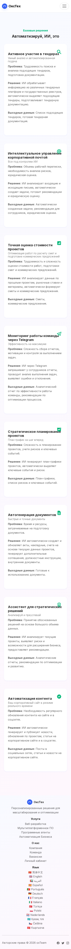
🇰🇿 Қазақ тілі (35, 919)
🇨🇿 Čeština (35, 923)
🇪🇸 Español (35, 885)
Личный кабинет (36, 860)
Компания (35, 848)
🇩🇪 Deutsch (35, 893)
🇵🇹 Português (35, 889)
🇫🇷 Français (35, 897)
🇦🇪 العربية (35, 880)
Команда (35, 852)
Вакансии (35, 856)
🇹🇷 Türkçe (35, 906)
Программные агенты (35, 832)
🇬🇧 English (35, 876)
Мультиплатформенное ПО (35, 828)
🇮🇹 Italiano (35, 902)
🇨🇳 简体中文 (35, 872)
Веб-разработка (35, 824)
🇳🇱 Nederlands (35, 915)
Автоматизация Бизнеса (35, 836)
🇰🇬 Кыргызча (35, 927)
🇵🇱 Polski (35, 910)
